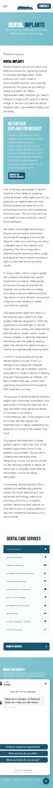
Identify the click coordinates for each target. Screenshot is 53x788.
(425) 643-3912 (38, 673)
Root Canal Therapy (16, 597)
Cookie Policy (29, 780)
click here (8, 676)
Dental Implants (14, 549)
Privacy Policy (18, 780)
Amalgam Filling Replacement (20, 573)
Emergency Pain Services (18, 605)
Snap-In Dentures (14, 557)
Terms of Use (7, 780)
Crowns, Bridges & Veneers (19, 621)
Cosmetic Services (14, 646)
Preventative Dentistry (16, 581)
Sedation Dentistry (15, 565)
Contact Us (17, 175)
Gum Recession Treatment (19, 589)
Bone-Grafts (12, 613)
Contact (44, 6)
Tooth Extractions (15, 629)
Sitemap (38, 780)
